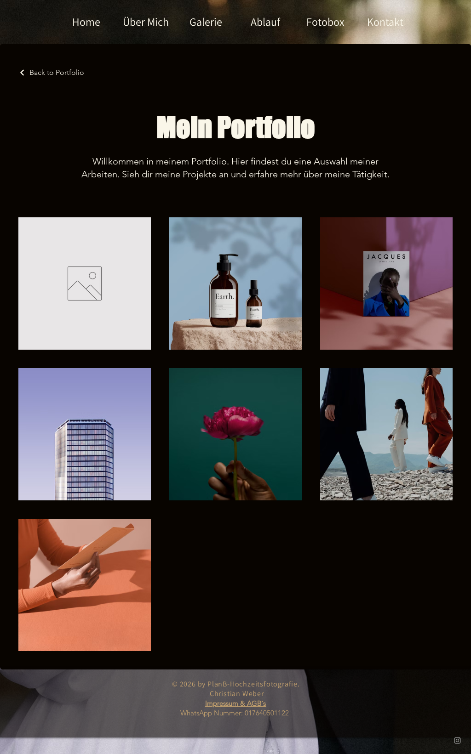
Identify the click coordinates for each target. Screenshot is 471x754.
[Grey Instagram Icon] (457, 740)
